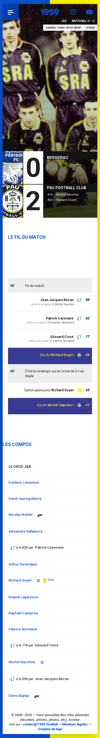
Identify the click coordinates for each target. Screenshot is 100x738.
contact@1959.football (40, 724)
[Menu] (11, 12)
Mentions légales (75, 724)
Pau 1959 (19, 12)
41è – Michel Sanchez (63, 194)
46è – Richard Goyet (61, 200)
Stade (90, 27)
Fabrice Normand (63, 341)
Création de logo (50, 729)
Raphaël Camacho (23, 613)
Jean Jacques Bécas (57, 300)
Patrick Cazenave (60, 318)
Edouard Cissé (61, 337)
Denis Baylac (19, 696)
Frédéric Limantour (24, 483)
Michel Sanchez (60, 405)
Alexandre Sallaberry (61, 322)
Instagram (73, 12)
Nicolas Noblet (21, 515)
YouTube (89, 12)
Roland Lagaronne (23, 597)
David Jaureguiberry (25, 499)
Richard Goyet (61, 355)
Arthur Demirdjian (23, 564)
